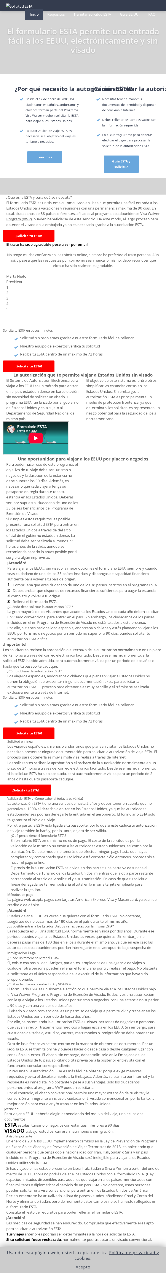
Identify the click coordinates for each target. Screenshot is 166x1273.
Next (18, 281)
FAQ (151, 14)
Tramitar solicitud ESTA (92, 14)
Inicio (34, 14)
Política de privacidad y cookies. (117, 1255)
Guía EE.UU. (130, 14)
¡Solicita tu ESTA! (29, 236)
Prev (10, 281)
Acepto (83, 1267)
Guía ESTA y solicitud (121, 164)
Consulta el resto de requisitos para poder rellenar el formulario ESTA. (64, 1212)
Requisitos (56, 14)
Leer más (44, 157)
